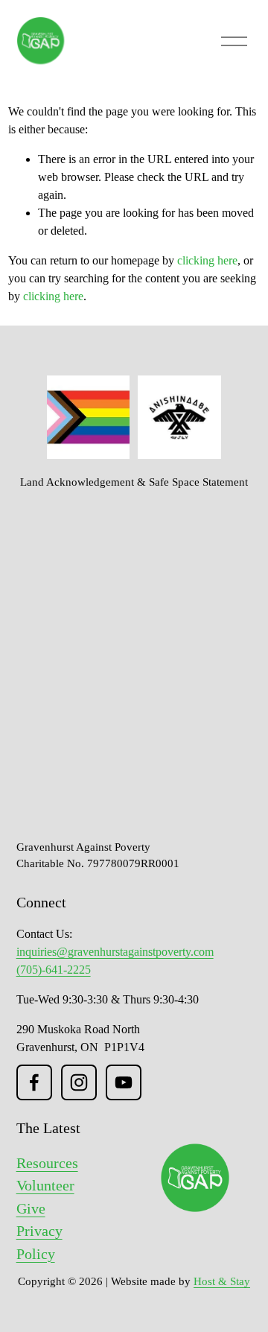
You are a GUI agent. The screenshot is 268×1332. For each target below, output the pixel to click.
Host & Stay (222, 1281)
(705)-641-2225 (53, 969)
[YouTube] (123, 1082)
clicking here (207, 260)
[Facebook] (34, 1082)
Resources (47, 1163)
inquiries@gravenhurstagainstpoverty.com (115, 951)
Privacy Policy (39, 1241)
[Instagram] (79, 1082)
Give (30, 1208)
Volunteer (45, 1185)
